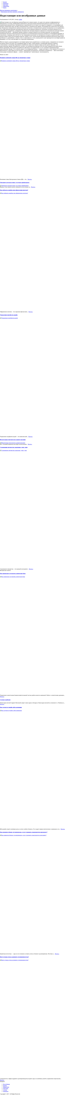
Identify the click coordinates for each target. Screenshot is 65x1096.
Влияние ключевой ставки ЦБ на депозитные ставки (15, 57)
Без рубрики (6, 1084)
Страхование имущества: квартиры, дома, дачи (13, 447)
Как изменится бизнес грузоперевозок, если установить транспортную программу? (23, 832)
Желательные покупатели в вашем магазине (13, 439)
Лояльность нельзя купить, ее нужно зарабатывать (14, 182)
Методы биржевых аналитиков (8, 10)
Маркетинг (6, 6)
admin (20, 19)
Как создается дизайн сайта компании (11, 707)
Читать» (30, 179)
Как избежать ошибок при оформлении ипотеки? (14, 190)
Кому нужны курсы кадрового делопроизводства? (14, 957)
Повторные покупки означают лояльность (12, 11)
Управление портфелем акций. (9, 315)
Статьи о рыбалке (5, 699)
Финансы (5, 3)
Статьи (5, 1090)
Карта (4, 7)
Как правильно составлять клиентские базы (13, 573)
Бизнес (5, 2)
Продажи (5, 4)
